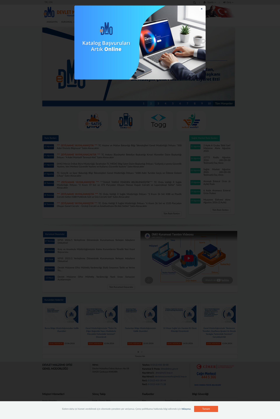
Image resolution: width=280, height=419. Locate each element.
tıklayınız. (186, 409)
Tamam (206, 409)
